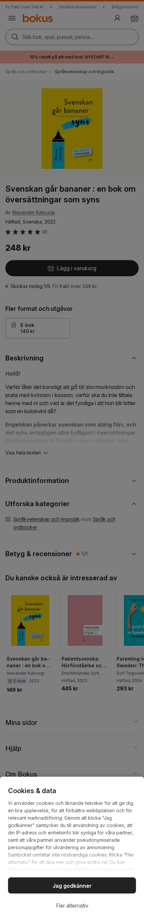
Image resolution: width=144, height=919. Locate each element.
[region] (72, 848)
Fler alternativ (72, 905)
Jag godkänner (72, 885)
